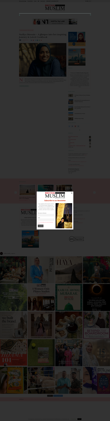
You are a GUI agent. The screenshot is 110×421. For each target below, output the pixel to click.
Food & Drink (30, 1)
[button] (71, 193)
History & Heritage (22, 1)
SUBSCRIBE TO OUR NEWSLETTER (52, 1)
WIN (38, 1)
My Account (43, 1)
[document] (55, 210)
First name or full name (42, 213)
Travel (35, 1)
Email (39, 217)
